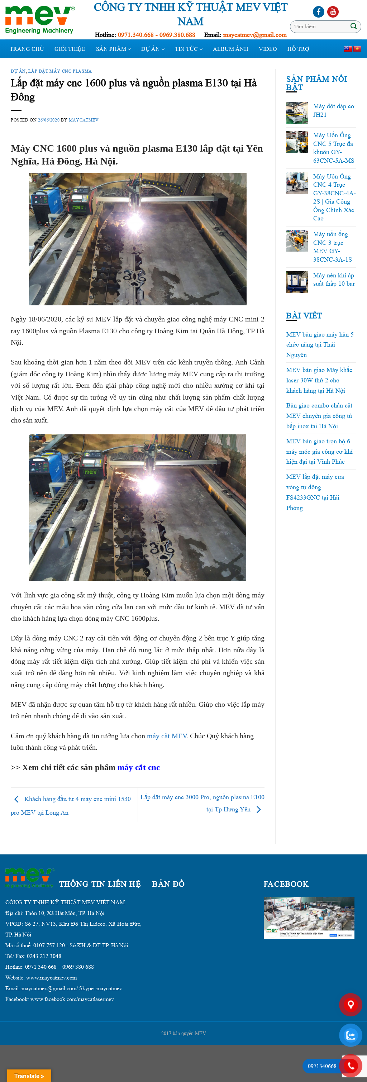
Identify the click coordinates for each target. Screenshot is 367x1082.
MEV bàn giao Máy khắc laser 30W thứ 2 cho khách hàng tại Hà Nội (319, 380)
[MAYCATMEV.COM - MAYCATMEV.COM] (43, 20)
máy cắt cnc (139, 767)
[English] (348, 49)
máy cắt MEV (166, 736)
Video (268, 49)
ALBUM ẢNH (230, 49)
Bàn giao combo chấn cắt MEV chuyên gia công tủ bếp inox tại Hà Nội (319, 416)
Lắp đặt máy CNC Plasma (60, 71)
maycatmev (84, 120)
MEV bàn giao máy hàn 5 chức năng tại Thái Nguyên (320, 345)
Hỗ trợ (298, 49)
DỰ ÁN (151, 49)
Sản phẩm (112, 49)
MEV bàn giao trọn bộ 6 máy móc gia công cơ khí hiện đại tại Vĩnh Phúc (319, 452)
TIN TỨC (187, 49)
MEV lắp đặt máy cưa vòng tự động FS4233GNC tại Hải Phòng (315, 492)
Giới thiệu (70, 49)
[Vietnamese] (357, 49)
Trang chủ (27, 49)
